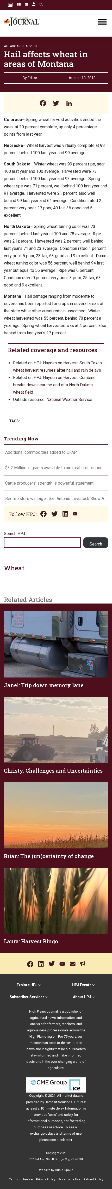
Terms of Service (21, 1179)
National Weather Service (69, 399)
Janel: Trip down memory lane (44, 685)
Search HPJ (14, 533)
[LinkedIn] (69, 104)
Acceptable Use (69, 1179)
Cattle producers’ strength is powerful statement (49, 483)
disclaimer (64, 1140)
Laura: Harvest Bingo (31, 941)
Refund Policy (93, 1179)
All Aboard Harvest (20, 46)
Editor (32, 78)
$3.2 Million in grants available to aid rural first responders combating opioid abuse (56, 467)
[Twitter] (56, 104)
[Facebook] (43, 104)
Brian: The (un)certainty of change (49, 856)
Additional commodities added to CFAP (41, 452)
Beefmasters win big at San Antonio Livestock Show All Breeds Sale (56, 498)
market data (71, 1096)
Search (96, 544)
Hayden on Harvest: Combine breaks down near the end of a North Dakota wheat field (54, 385)
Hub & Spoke (64, 1170)
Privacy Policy (45, 1179)
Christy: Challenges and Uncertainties (53, 770)
